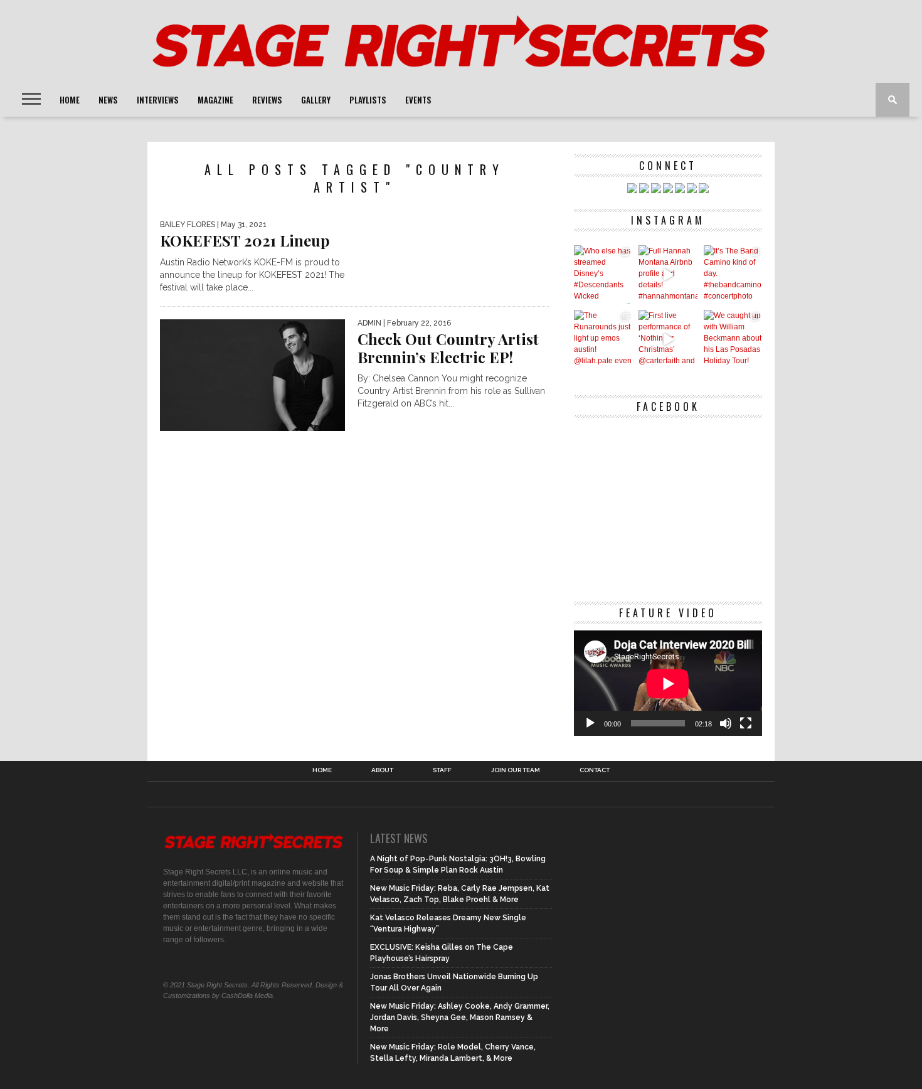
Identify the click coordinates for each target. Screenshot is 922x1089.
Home (70, 99)
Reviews (267, 99)
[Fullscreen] (745, 723)
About (382, 770)
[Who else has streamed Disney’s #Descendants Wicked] (603, 274)
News (108, 99)
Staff (442, 770)
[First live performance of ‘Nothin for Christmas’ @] (668, 339)
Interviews (158, 99)
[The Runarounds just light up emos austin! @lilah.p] (603, 339)
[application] (668, 683)
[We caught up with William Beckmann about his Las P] (733, 339)
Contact (595, 770)
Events (418, 99)
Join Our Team (515, 770)
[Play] (590, 723)
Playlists (367, 99)
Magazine (215, 99)
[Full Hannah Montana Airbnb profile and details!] (668, 274)
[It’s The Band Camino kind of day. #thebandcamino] (733, 274)
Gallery (316, 99)
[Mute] (725, 723)
